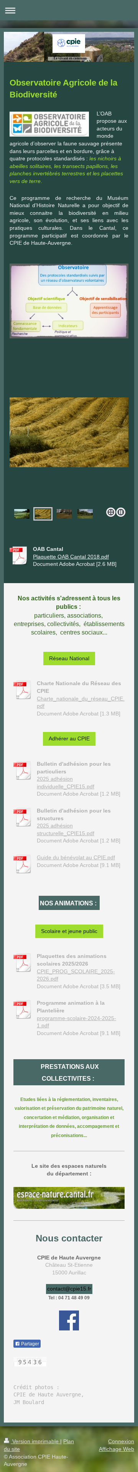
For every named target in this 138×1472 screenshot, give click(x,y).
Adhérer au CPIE (69, 738)
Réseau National (69, 658)
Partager (29, 1344)
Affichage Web (116, 1449)
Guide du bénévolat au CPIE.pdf (76, 857)
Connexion (121, 1441)
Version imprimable (35, 1441)
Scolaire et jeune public (69, 931)
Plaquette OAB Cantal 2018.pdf (71, 557)
